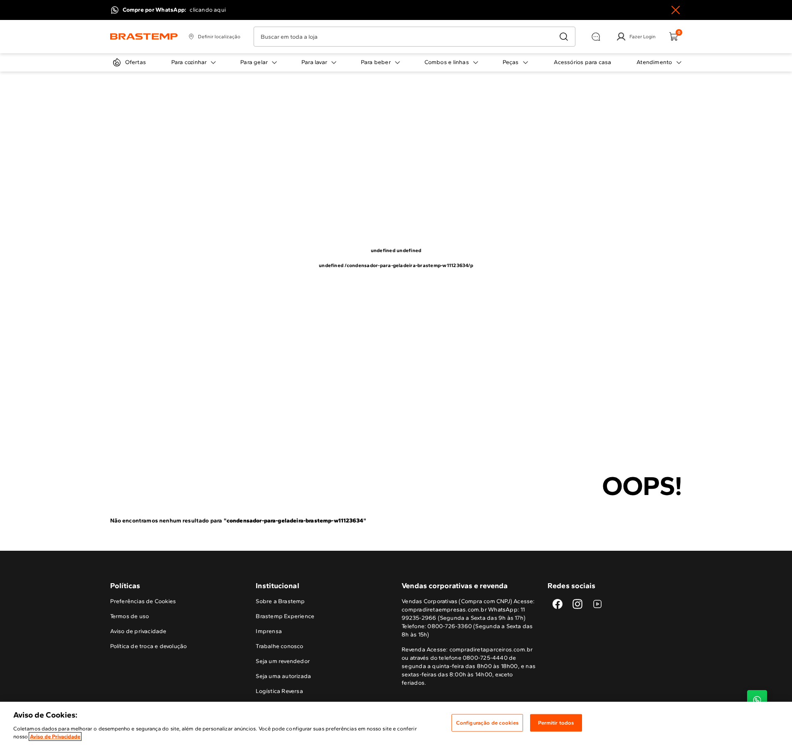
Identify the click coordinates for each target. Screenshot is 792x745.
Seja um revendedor (283, 661)
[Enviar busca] (563, 36)
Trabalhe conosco (279, 646)
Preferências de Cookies (143, 601)
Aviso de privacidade (138, 631)
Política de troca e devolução (148, 646)
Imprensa (269, 631)
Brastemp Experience (285, 616)
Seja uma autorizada (283, 676)
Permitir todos (556, 723)
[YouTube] (597, 604)
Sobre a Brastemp (280, 601)
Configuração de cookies (487, 723)
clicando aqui (208, 9)
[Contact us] (757, 700)
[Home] (144, 36)
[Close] (675, 10)
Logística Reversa (279, 691)
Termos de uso (129, 616)
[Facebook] (557, 604)
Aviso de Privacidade (55, 736)
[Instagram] (577, 604)
